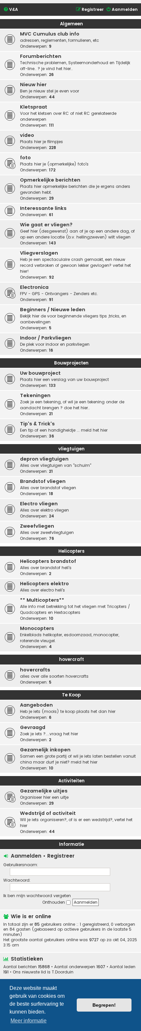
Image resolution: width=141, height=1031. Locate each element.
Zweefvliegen (37, 526)
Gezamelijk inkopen (45, 749)
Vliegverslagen (39, 253)
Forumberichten (40, 56)
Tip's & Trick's (37, 423)
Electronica (34, 287)
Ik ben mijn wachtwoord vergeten (37, 895)
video (27, 135)
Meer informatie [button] (28, 1020)
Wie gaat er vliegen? (46, 224)
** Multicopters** (42, 600)
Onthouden (54, 902)
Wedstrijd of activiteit (48, 813)
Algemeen (71, 24)
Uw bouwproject (40, 373)
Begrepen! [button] (104, 1005)
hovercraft (71, 659)
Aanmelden (26, 855)
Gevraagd (32, 727)
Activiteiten (71, 781)
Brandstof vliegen (43, 481)
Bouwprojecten (71, 363)
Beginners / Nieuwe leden (52, 309)
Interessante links (43, 208)
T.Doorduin (62, 972)
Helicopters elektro (44, 583)
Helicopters (71, 551)
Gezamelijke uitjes (44, 791)
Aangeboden (36, 705)
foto (25, 157)
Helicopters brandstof (48, 561)
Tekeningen (35, 395)
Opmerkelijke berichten (50, 180)
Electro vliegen (39, 503)
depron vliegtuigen (44, 459)
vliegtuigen (71, 449)
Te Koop (71, 695)
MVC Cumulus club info (49, 34)
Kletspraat (33, 107)
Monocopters (37, 628)
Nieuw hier (33, 84)
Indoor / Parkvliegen (45, 338)
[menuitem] (10, 9)
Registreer (60, 855)
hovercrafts (35, 669)
